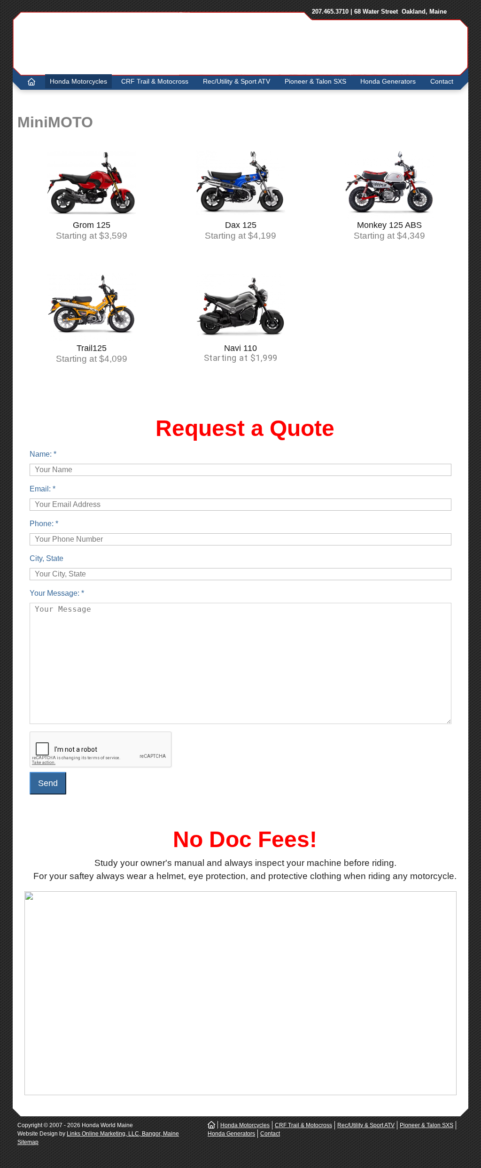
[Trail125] (91, 338)
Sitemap (28, 1142)
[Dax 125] (240, 213)
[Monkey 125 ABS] (389, 218)
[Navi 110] (240, 334)
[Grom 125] (91, 215)
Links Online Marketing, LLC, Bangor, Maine (123, 1133)
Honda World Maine (151, 43)
